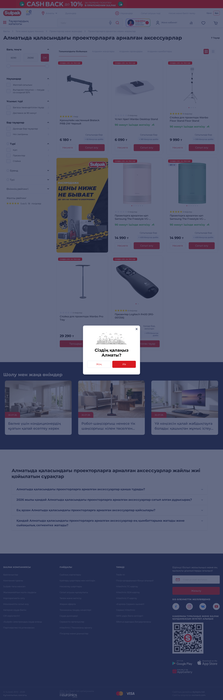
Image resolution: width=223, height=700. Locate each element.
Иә (124, 364)
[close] (136, 329)
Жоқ (99, 364)
